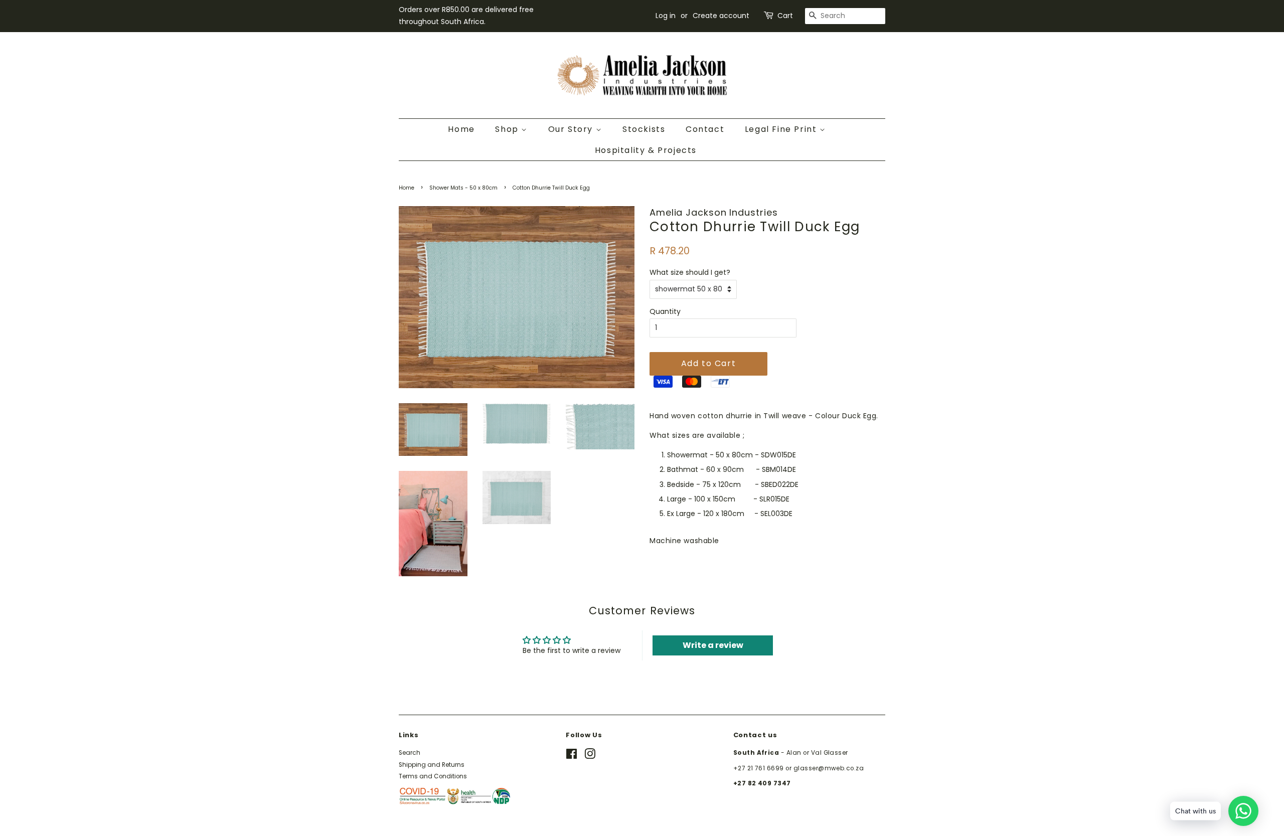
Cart (785, 16)
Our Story (572, 129)
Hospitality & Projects (646, 150)
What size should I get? (690, 272)
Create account (721, 16)
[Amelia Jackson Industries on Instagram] (589, 756)
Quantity (665, 311)
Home (461, 129)
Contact (705, 129)
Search (409, 753)
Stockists (643, 129)
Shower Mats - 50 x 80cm (463, 188)
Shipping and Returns (431, 765)
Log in (666, 16)
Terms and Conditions (433, 776)
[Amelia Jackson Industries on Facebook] (571, 756)
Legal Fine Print (782, 129)
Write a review (713, 645)
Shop (508, 129)
